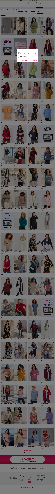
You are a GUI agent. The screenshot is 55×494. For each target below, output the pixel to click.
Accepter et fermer (35, 60)
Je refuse (30, 60)
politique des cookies (33, 58)
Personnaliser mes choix (24, 60)
